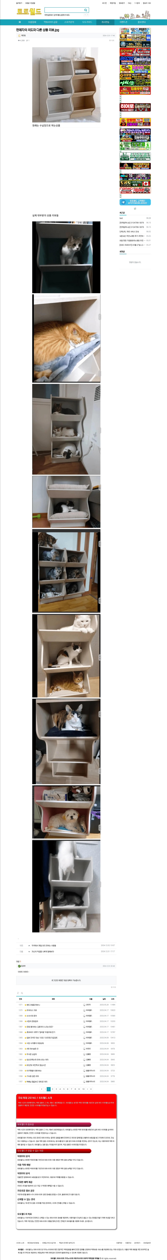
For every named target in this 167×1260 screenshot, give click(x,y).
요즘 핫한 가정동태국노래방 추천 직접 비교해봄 (133, 241)
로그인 (104, 3)
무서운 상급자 (31, 1054)
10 (83, 1089)
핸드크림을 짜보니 (33, 1005)
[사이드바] (19, 22)
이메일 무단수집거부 (49, 1243)
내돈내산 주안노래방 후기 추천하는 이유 (133, 236)
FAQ (129, 3)
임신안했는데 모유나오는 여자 (37, 1060)
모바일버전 (147, 1243)
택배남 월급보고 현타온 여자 (36, 1082)
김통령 (88, 1054)
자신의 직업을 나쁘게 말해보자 (43, 952)
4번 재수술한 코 (32, 1049)
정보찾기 (122, 3)
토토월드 (89, 1010)
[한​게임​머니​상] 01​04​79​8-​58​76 (132, 223)
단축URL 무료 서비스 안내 (129, 232)
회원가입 (113, 3)
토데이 (88, 1049)
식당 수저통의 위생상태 (35, 1043)
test (121, 218)
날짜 (104, 999)
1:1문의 (137, 3)
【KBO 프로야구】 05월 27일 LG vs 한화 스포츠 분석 (133, 245)
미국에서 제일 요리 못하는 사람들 (44, 946)
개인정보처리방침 (33, 1243)
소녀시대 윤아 (31, 1016)
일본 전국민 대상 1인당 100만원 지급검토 (41, 1038)
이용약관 (119, 1243)
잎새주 (23, 966)
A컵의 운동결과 (32, 1021)
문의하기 (137, 1243)
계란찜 (23, 36)
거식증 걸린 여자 (32, 1076)
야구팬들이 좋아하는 (34, 1071)
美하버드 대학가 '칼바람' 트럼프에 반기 (40, 1032)
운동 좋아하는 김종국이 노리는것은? (39, 1027)
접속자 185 (147, 3)
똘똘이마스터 (90, 1071)
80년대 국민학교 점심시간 (36, 1065)
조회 (112, 999)
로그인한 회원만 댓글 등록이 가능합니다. (66, 980)
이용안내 (128, 1243)
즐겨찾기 (19, 3)
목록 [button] (112, 41)
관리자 (88, 1005)
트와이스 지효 (31, 1010)
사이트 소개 (20, 1243)
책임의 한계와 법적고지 (67, 1243)
